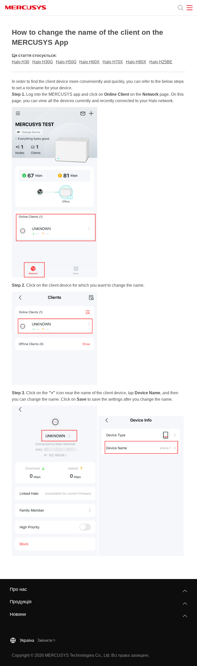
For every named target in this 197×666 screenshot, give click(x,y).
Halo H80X (136, 62)
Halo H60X (89, 62)
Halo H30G (42, 62)
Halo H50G (66, 62)
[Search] (180, 7)
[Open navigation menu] (189, 7)
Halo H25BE (160, 62)
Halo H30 (20, 62)
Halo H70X (113, 62)
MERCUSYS (25, 7)
